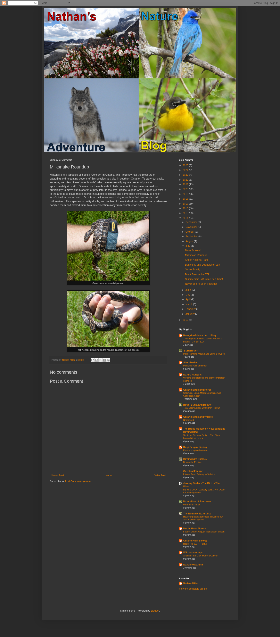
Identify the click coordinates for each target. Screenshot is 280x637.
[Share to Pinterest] (108, 360)
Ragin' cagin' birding (195, 447)
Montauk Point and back (195, 365)
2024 (186, 170)
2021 (186, 184)
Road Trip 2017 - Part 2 (195, 544)
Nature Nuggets (192, 374)
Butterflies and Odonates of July (202, 264)
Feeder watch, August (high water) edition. (204, 531)
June (189, 290)
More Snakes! (192, 250)
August (190, 241)
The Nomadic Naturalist (197, 513)
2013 (186, 319)
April (188, 299)
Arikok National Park (196, 259)
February (191, 309)
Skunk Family (192, 269)
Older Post (160, 475)
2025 (186, 165)
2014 (186, 218)
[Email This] (93, 360)
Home (109, 475)
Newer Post (57, 475)
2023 (186, 174)
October (190, 231)
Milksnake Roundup (196, 255)
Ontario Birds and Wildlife (198, 416)
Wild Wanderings (193, 552)
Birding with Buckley (195, 459)
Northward (188, 420)
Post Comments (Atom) (78, 481)
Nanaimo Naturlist (193, 564)
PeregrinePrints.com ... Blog (199, 335)
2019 (186, 194)
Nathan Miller (190, 583)
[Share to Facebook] (104, 360)
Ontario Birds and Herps (197, 389)
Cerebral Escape (193, 471)
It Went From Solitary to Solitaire (199, 474)
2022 (186, 179)
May (188, 294)
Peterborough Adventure (195, 450)
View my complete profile (193, 588)
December (192, 222)
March (189, 304)
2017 (186, 203)
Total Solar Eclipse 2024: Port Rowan (201, 408)
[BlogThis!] (96, 360)
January (190, 314)
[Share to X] (100, 360)
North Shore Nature (194, 528)
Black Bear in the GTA (197, 274)
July (188, 246)
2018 (186, 198)
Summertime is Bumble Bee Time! (204, 279)
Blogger (155, 610)
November (192, 227)
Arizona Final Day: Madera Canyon (200, 555)
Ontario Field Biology (195, 540)
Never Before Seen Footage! (201, 283)
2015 (186, 213)
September (192, 236)
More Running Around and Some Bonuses (204, 354)
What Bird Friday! (191, 504)
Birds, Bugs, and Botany (197, 404)
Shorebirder (190, 362)
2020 (186, 189)
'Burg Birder (190, 350)
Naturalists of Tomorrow (197, 501)
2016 (186, 208)
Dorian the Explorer (193, 462)
